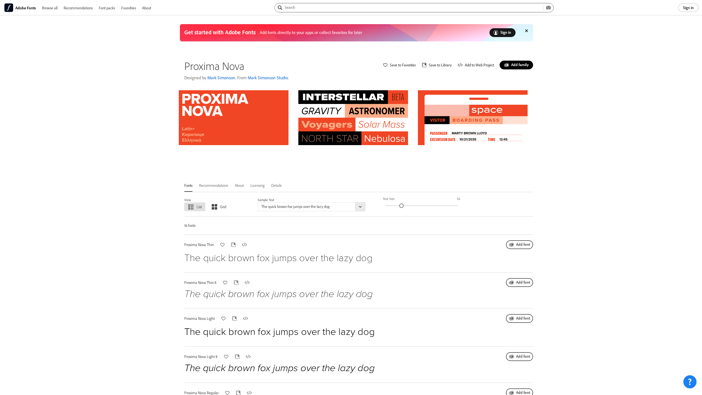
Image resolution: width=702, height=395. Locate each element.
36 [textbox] (458, 199)
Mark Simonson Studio (268, 77)
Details (276, 185)
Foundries (128, 7)
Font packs (107, 7)
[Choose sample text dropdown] (360, 206)
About (146, 7)
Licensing (257, 185)
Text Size (389, 199)
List (199, 206)
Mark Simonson (221, 77)
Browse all (50, 7)
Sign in (688, 7)
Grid (223, 206)
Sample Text (266, 200)
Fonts (188, 185)
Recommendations (78, 7)
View (187, 200)
